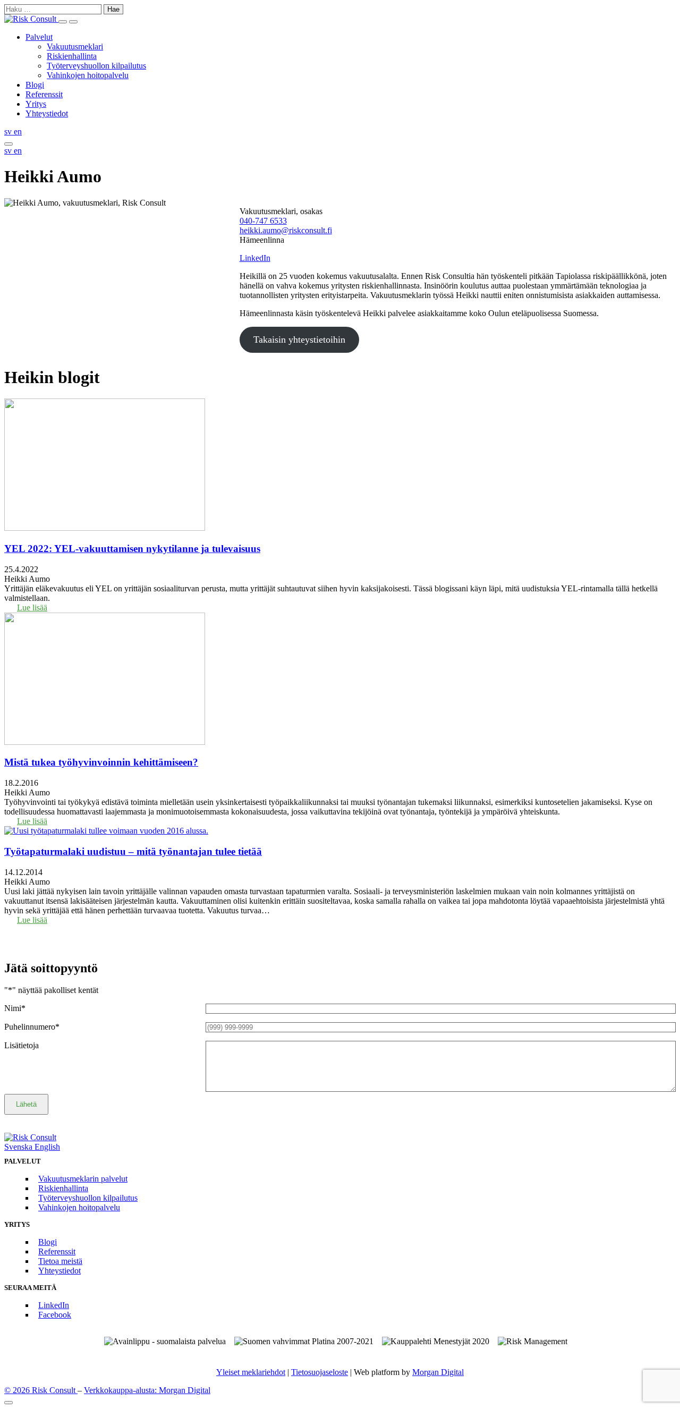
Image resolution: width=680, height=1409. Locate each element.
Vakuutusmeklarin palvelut (83, 1178)
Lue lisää (32, 607)
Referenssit (44, 94)
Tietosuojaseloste (319, 1372)
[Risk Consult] (31, 18)
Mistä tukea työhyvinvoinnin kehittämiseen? (101, 762)
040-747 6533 (263, 220)
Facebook (54, 1314)
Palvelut (39, 36)
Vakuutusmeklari (75, 46)
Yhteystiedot (47, 113)
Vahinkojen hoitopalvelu (88, 75)
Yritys (36, 103)
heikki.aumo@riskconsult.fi (286, 230)
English (47, 1146)
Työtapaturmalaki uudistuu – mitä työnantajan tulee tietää (133, 851)
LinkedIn (255, 257)
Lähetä (26, 1104)
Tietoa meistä (60, 1261)
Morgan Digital (438, 1372)
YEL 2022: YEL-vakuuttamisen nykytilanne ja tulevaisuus (132, 548)
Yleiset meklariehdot (250, 1372)
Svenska (19, 1146)
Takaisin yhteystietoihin (299, 339)
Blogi (35, 84)
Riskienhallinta (72, 56)
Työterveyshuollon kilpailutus (96, 65)
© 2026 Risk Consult (41, 1390)
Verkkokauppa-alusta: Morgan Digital (147, 1390)
